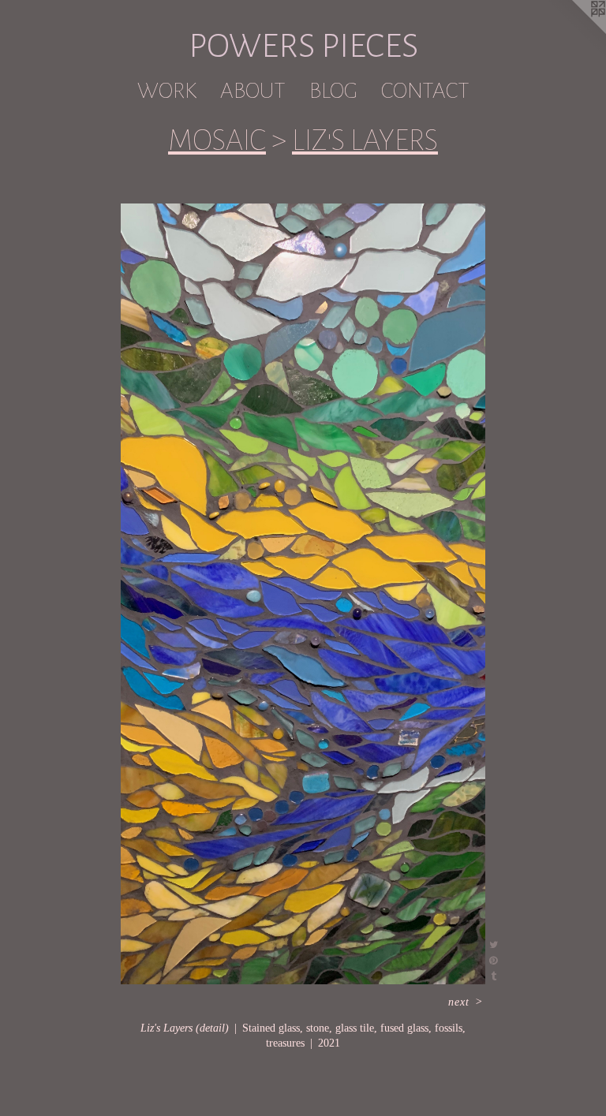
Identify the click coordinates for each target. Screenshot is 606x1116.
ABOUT (253, 91)
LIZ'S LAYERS (365, 140)
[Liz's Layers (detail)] (303, 593)
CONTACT (425, 91)
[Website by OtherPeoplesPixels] (574, 31)
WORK (166, 91)
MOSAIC (217, 140)
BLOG (333, 91)
